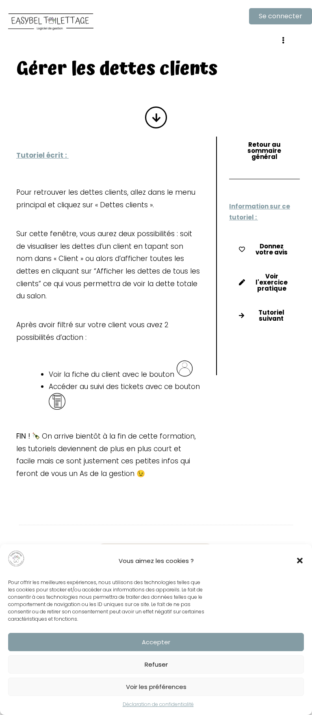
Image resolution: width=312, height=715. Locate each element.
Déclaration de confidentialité (158, 704)
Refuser (156, 664)
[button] (300, 560)
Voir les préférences (156, 686)
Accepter (156, 642)
